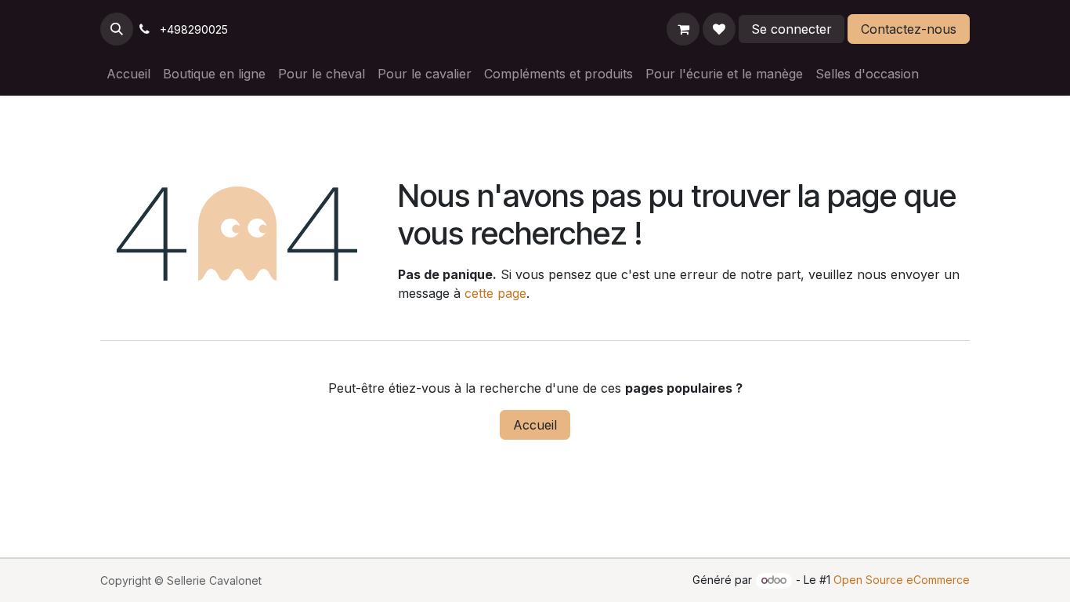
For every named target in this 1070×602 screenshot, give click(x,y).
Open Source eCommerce (901, 579)
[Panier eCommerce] (683, 29)
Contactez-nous (908, 29)
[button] (116, 29)
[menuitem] (128, 73)
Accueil (535, 425)
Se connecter (791, 29)
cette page (495, 293)
